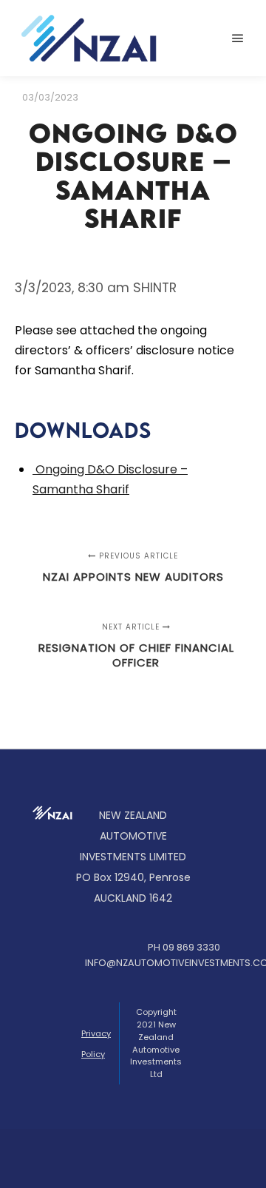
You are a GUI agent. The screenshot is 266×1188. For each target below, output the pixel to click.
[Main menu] (238, 38)
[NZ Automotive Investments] (89, 38)
